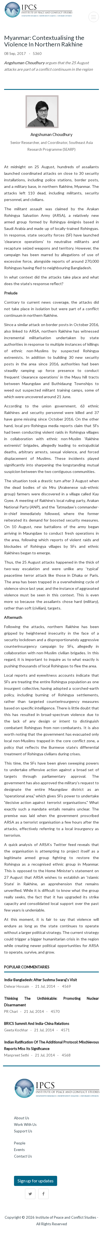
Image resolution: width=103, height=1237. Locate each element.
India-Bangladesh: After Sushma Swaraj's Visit (40, 980)
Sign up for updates (36, 1180)
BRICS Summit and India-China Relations (36, 1023)
